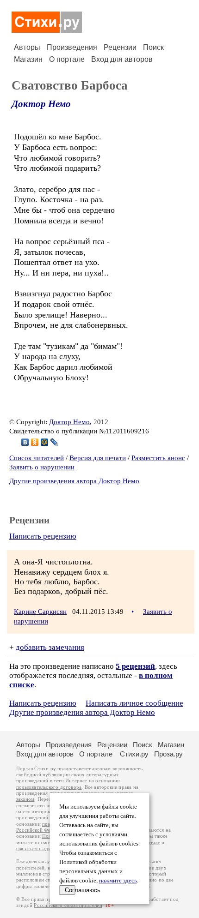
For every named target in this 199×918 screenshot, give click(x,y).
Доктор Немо (41, 103)
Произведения (72, 47)
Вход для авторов (122, 59)
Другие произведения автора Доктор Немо (74, 481)
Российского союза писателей (68, 905)
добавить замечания (50, 647)
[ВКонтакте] (25, 442)
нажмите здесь (118, 880)
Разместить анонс (158, 458)
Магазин (28, 59)
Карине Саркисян (40, 611)
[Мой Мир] (45, 442)
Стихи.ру (134, 754)
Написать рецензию (42, 536)
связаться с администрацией (48, 848)
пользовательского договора (48, 787)
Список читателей (36, 458)
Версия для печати (97, 458)
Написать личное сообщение (134, 703)
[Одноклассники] (35, 442)
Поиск (153, 47)
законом (25, 799)
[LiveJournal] (54, 442)
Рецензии (120, 47)
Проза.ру (168, 754)
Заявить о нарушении (42, 467)
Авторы (27, 47)
